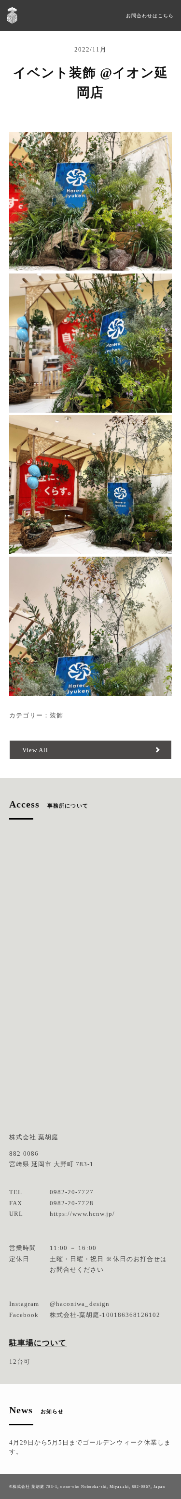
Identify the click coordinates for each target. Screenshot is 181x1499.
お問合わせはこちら (150, 15)
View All (35, 750)
